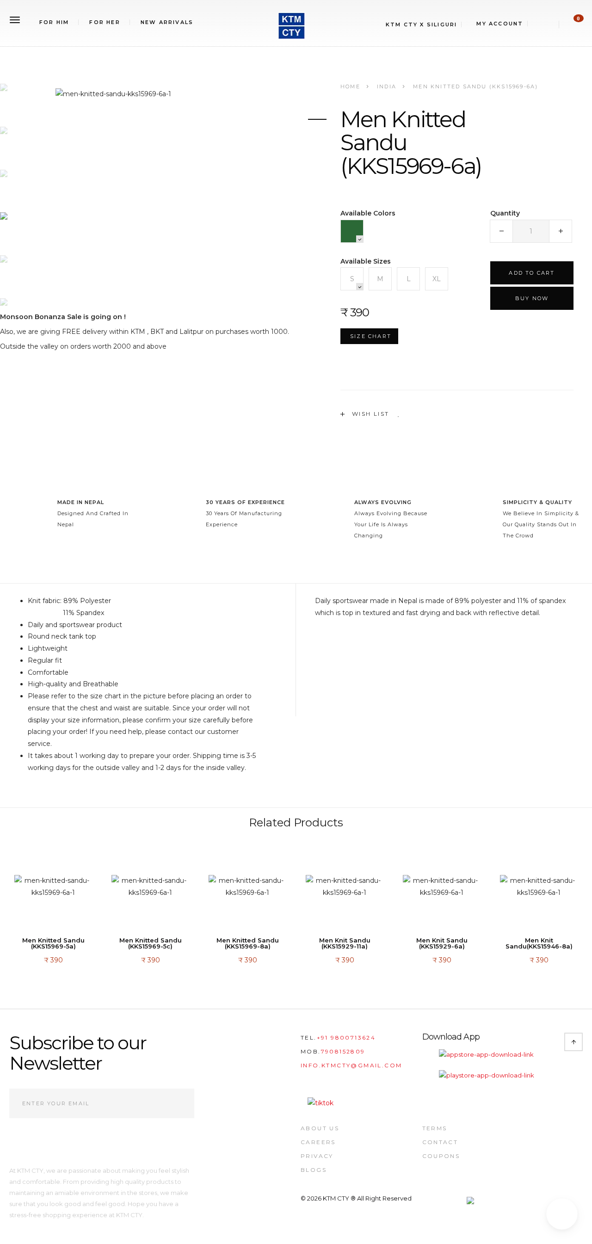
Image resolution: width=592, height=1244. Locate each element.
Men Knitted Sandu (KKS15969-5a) (53, 943)
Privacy (317, 1155)
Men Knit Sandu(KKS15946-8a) (539, 943)
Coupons (441, 1155)
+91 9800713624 (346, 1037)
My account (499, 23)
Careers (318, 1142)
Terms (434, 1128)
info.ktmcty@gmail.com (351, 1065)
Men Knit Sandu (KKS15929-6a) (442, 943)
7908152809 (343, 1051)
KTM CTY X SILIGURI (421, 24)
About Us (320, 1128)
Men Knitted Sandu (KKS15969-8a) (247, 943)
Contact (440, 1142)
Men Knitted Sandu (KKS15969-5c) (150, 943)
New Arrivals (167, 22)
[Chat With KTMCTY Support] (562, 1214)
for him (54, 22)
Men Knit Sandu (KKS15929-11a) (344, 943)
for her (104, 22)
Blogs (314, 1169)
